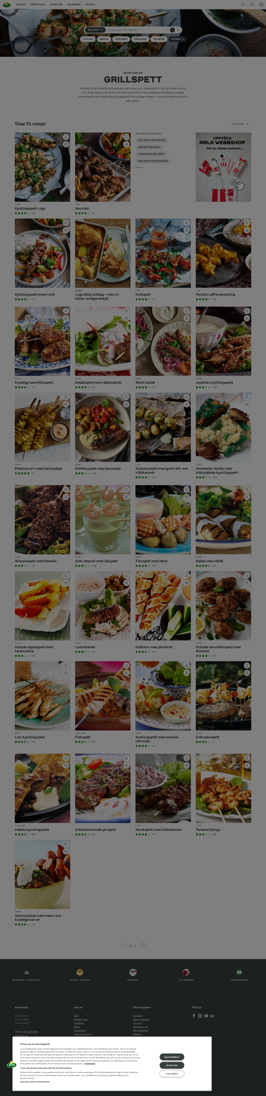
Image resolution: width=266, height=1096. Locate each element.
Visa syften (172, 1073)
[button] (12, 1065)
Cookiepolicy (89, 1063)
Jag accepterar (171, 1057)
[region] (112, 1063)
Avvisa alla (171, 1065)
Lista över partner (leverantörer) (35, 1082)
